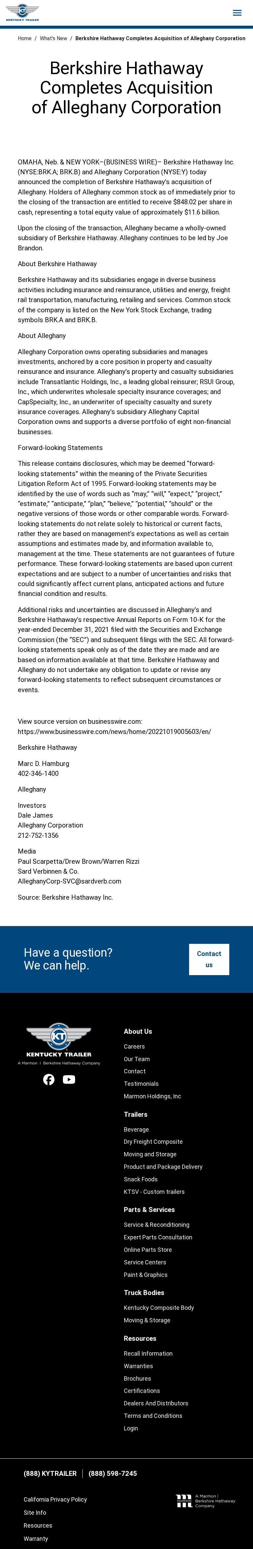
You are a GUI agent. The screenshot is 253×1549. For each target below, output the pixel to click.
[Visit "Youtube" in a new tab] (69, 1079)
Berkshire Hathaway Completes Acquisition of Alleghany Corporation (160, 38)
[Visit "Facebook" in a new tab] (49, 1079)
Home (25, 38)
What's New (53, 38)
